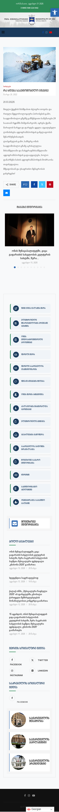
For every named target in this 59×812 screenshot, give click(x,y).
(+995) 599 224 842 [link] (29, 8)
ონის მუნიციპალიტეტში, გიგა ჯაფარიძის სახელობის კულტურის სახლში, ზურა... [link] (29, 254)
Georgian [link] (36, 809)
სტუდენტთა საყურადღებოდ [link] (23, 578)
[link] (54, 12)
